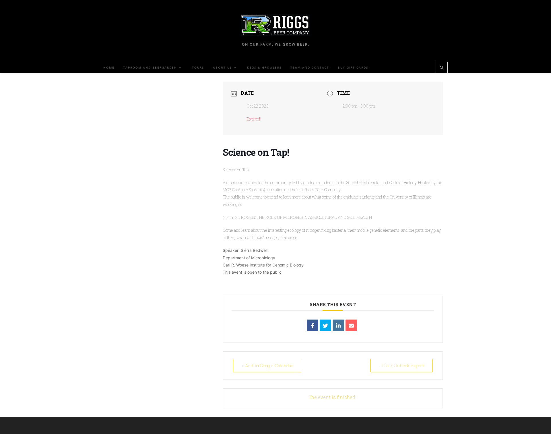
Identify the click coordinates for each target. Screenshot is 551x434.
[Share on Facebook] (312, 325)
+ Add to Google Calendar (267, 365)
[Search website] (442, 68)
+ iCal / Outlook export (401, 365)
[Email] (351, 325)
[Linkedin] (338, 325)
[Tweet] (325, 325)
